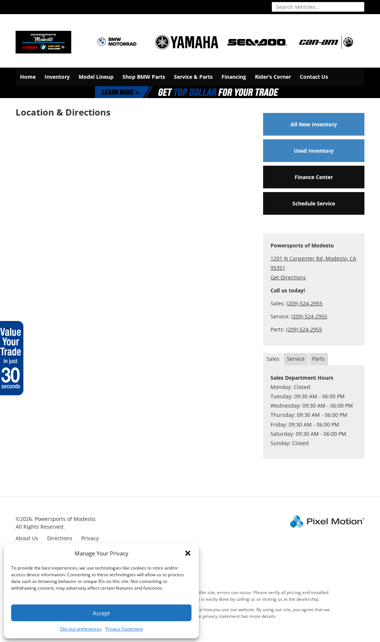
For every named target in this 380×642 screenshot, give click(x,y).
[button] (187, 553)
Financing (234, 76)
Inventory (57, 76)
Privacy (90, 538)
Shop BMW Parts (143, 76)
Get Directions (288, 277)
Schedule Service (313, 203)
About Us (27, 538)
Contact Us (314, 76)
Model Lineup (96, 76)
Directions (59, 538)
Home (28, 76)
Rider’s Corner (273, 76)
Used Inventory (314, 150)
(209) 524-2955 (304, 303)
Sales (272, 358)
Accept (101, 613)
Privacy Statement (124, 629)
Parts (318, 358)
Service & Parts (193, 76)
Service (296, 358)
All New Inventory (314, 124)
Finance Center (314, 177)
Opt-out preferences (81, 629)
